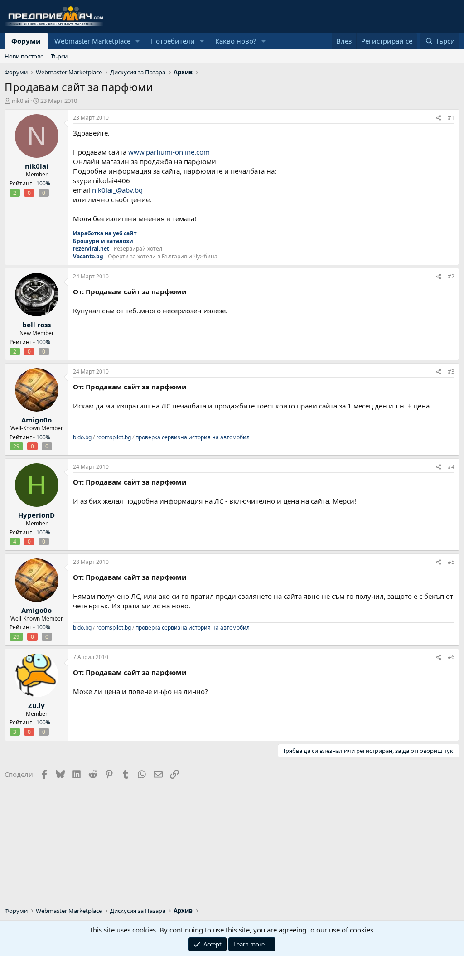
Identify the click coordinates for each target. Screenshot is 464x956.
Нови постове (24, 56)
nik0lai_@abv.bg (117, 189)
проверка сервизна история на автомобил (192, 437)
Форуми (26, 40)
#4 (451, 467)
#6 (451, 657)
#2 (451, 276)
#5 (451, 562)
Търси (59, 56)
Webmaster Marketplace (92, 40)
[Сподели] (439, 118)
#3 (451, 371)
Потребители (173, 40)
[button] (137, 41)
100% (43, 183)
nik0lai (20, 101)
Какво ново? (235, 40)
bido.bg (82, 437)
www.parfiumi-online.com (169, 151)
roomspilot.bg (113, 437)
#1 (451, 117)
